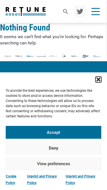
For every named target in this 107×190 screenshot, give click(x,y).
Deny (53, 148)
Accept (53, 132)
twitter (79, 11)
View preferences (53, 163)
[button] (98, 79)
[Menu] (95, 11)
